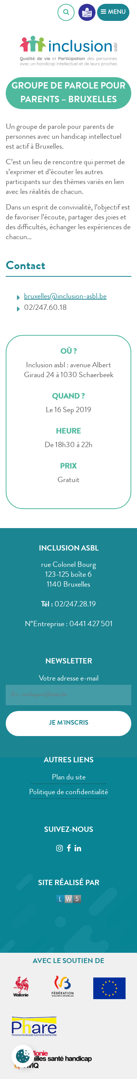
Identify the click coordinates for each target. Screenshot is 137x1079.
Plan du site (69, 778)
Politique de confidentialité (68, 793)
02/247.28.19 (75, 605)
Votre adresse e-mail (69, 679)
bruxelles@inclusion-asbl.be (65, 297)
